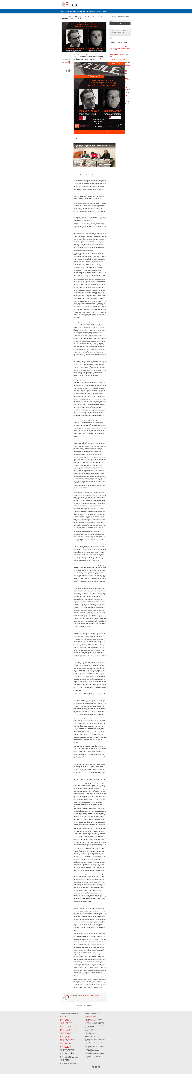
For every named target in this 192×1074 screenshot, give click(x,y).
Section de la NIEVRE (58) (65, 1030)
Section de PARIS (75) (64, 1019)
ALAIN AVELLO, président (91, 1016)
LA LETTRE (79, 11)
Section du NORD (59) (64, 1037)
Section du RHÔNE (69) (65, 1036)
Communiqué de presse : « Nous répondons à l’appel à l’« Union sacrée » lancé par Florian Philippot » (119, 61)
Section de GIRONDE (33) (65, 1026)
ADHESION (105, 11)
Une (69, 67)
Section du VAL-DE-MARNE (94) (66, 1045)
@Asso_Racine (118, 37)
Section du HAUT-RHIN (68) (65, 1042)
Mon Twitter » (73, 997)
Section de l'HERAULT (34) (65, 1043)
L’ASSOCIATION (92, 11)
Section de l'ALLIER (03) (65, 1027)
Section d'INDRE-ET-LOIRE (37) (66, 1022)
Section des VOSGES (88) (65, 1046)
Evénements (66, 67)
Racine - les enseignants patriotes (91, 995)
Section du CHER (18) (64, 1023)
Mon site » (83, 997)
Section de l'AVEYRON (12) (65, 1032)
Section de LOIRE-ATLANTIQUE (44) (67, 1017)
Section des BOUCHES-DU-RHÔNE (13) (68, 1025)
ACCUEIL (62, 11)
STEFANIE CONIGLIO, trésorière (92, 1020)
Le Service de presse (90, 1057)
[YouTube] (99, 1067)
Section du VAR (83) (64, 1016)
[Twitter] (93, 1067)
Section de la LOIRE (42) (65, 1040)
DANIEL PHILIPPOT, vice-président (93, 1017)
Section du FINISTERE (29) (65, 1020)
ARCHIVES (85, 11)
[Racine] (70, 5)
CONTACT (99, 11)
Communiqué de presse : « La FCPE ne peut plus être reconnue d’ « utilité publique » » (120, 48)
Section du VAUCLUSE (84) (65, 1035)
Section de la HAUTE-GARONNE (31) (67, 1029)
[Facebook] (96, 1067)
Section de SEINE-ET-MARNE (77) (67, 1039)
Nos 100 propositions (71, 11)
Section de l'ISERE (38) (65, 1047)
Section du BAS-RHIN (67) (65, 1033)
